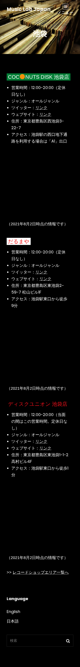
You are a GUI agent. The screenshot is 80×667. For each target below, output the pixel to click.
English (13, 611)
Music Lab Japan (28, 9)
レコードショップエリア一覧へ (41, 572)
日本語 (13, 621)
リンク (41, 107)
